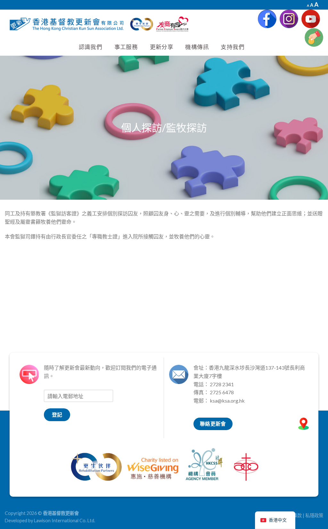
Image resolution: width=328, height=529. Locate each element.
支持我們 (232, 47)
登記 (57, 415)
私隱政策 (314, 515)
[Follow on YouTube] (310, 19)
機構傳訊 (197, 47)
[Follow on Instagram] (289, 19)
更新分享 (161, 47)
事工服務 (126, 47)
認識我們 (90, 47)
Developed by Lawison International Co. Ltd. (50, 520)
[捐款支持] (314, 37)
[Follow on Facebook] (267, 19)
